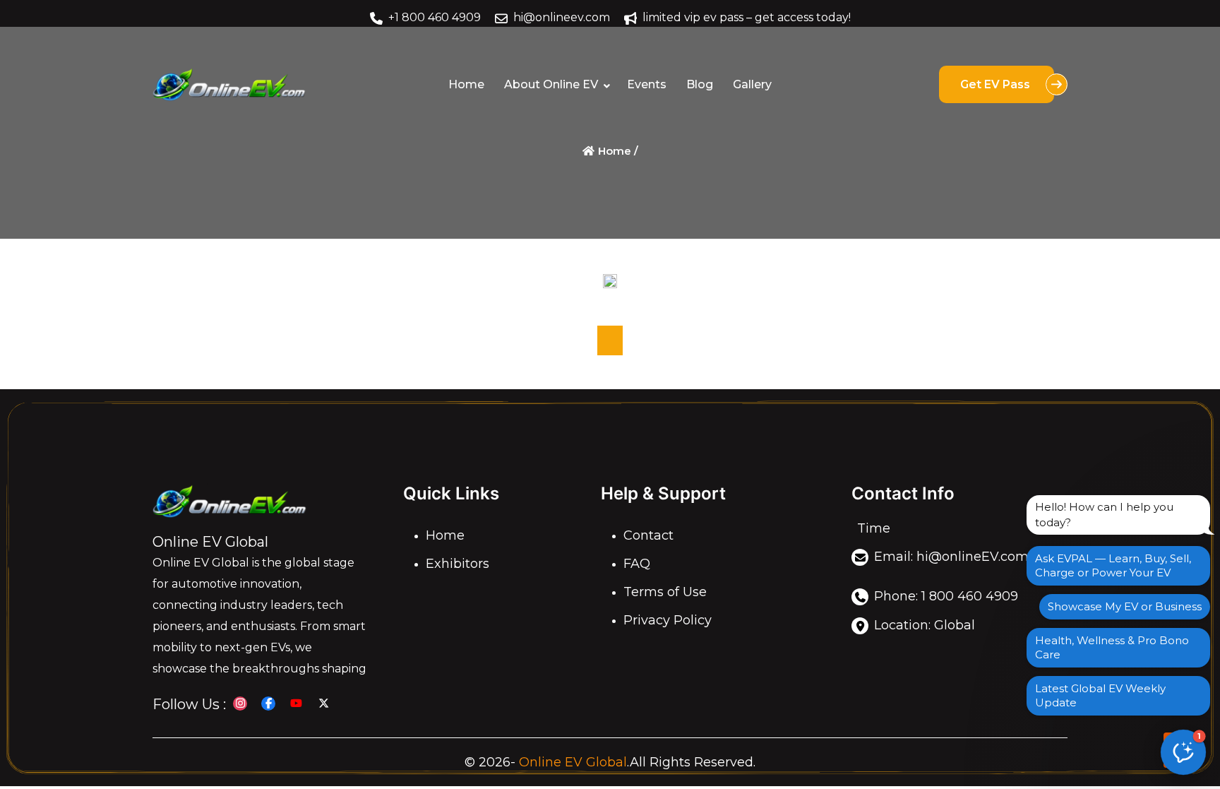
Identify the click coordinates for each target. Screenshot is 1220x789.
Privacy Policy (667, 621)
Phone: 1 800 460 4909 (946, 597)
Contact (648, 536)
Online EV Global (573, 762)
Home (466, 84)
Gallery (752, 84)
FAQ (636, 564)
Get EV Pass (996, 84)
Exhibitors (457, 564)
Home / (616, 151)
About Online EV (551, 84)
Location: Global (924, 625)
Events (646, 84)
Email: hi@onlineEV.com (951, 556)
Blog (699, 84)
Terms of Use (665, 592)
